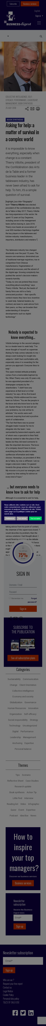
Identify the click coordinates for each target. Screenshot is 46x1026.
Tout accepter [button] (35, 518)
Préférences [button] (10, 518)
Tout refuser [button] (22, 518)
